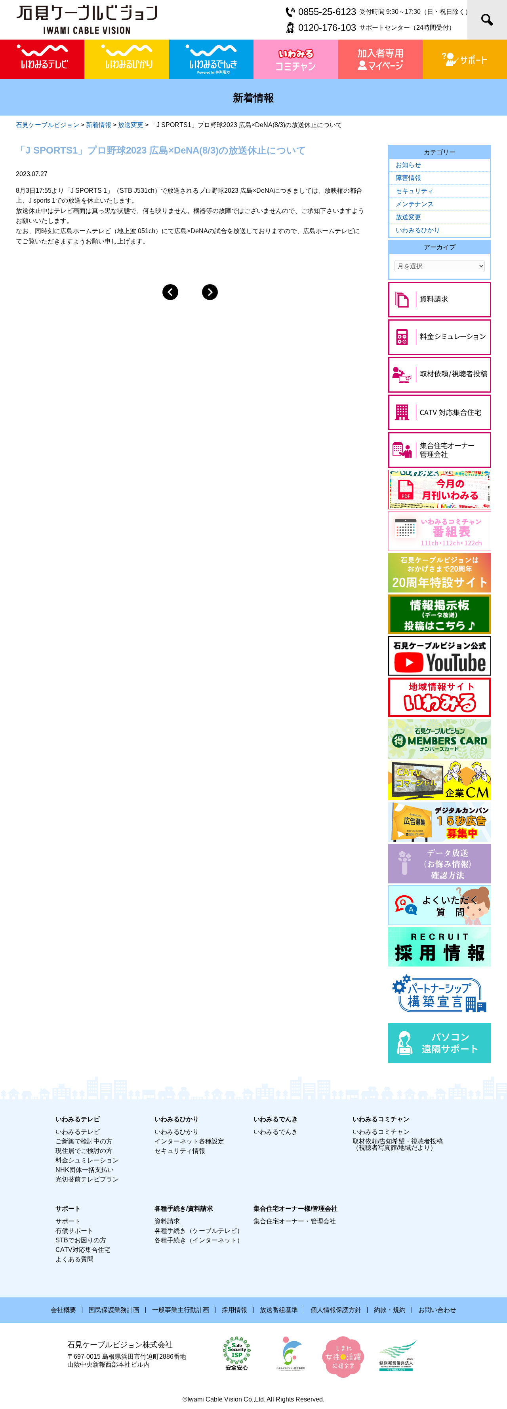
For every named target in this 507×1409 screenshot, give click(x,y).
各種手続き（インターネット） (198, 1240)
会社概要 (63, 1309)
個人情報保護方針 (336, 1309)
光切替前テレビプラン (87, 1179)
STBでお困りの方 (80, 1240)
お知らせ (408, 164)
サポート (68, 1221)
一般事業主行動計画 (180, 1309)
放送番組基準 (279, 1309)
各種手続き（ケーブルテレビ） (198, 1230)
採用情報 (234, 1309)
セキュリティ (415, 191)
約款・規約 (390, 1309)
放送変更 (408, 217)
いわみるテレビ (77, 1131)
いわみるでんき (276, 1131)
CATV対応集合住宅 (83, 1249)
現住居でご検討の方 (83, 1150)
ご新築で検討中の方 (83, 1141)
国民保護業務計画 (114, 1309)
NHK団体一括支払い (84, 1169)
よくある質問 (74, 1259)
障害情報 (408, 178)
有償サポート (74, 1230)
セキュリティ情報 (179, 1150)
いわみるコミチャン (381, 1131)
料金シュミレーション (87, 1160)
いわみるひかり (418, 230)
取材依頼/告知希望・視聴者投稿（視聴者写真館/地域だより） (398, 1144)
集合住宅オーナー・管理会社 (295, 1221)
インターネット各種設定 (189, 1141)
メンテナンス (415, 204)
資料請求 (167, 1221)
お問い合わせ (437, 1309)
